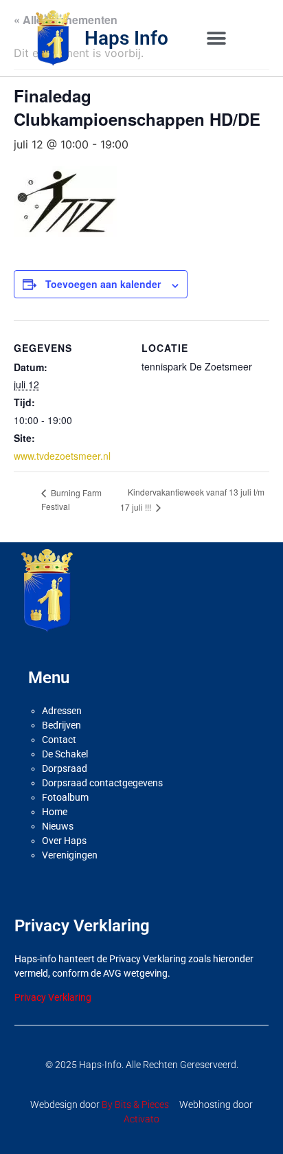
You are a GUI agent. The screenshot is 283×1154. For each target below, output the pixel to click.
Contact (59, 739)
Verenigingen (70, 855)
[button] (216, 38)
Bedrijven (61, 725)
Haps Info (126, 38)
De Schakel (65, 753)
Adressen (62, 710)
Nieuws (57, 826)
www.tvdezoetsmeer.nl (62, 456)
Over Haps (64, 840)
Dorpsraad (64, 768)
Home (54, 811)
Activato (141, 1118)
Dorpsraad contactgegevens (102, 782)
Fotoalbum (65, 797)
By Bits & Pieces (135, 1104)
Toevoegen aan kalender (103, 284)
